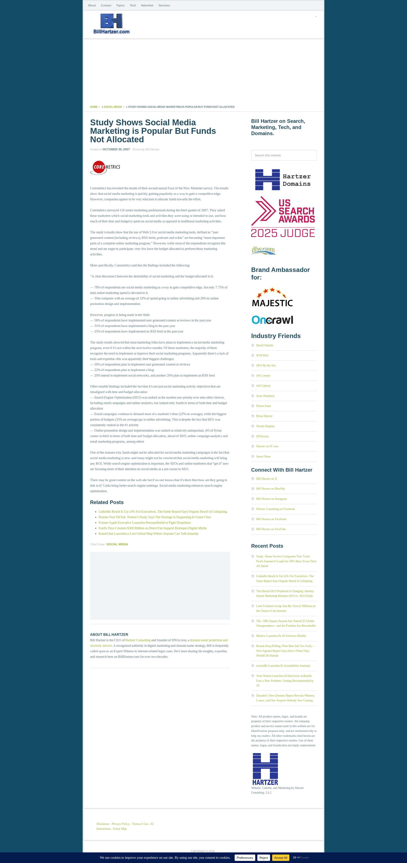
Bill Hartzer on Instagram (271, 498)
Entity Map (120, 828)
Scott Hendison (265, 396)
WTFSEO (262, 355)
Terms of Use (140, 824)
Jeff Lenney (263, 375)
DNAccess (262, 436)
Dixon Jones (263, 405)
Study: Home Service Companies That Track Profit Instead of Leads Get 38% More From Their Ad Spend (286, 561)
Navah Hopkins (265, 426)
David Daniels (264, 345)
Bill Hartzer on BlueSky (270, 488)
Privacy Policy (121, 824)
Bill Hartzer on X (266, 478)
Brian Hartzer (264, 416)
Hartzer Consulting (138, 640)
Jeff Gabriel (263, 385)
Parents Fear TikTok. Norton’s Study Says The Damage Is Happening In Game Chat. (155, 517)
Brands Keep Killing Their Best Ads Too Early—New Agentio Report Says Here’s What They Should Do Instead (285, 650)
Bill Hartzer (124, 24)
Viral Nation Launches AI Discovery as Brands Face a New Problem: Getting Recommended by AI (285, 680)
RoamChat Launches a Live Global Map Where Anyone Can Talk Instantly (149, 533)
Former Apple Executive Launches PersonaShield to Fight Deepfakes (145, 522)
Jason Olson (263, 456)
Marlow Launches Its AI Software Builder (281, 635)
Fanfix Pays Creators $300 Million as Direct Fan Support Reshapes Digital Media (153, 528)
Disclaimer (102, 824)
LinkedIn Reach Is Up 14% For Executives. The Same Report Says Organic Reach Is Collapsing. (163, 511)
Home (94, 106)
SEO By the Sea (266, 365)
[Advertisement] (203, 73)
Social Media (113, 106)
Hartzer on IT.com (267, 446)
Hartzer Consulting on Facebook (275, 509)
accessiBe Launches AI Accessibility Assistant (283, 665)
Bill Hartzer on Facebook (271, 519)
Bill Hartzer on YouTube (271, 529)
